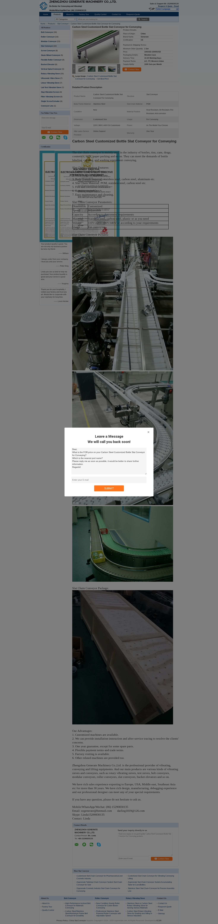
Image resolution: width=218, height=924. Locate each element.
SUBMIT (109, 488)
